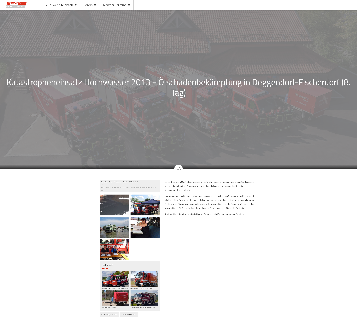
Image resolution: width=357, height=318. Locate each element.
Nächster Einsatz (129, 314)
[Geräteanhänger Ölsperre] (115, 298)
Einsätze (125, 182)
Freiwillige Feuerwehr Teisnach (21, 5)
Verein (88, 4)
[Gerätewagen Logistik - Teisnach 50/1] (144, 279)
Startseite (104, 182)
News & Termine (114, 4)
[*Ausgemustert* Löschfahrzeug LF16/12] (144, 298)
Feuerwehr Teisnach (58, 4)
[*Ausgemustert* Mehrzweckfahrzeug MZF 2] (115, 279)
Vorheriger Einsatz (110, 314)
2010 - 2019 (134, 182)
